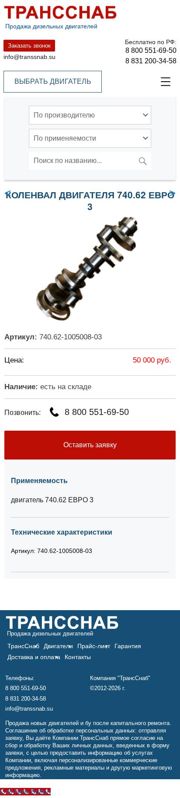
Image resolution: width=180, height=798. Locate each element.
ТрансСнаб (23, 646)
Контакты (78, 656)
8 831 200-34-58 (151, 61)
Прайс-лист (93, 646)
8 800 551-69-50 (151, 50)
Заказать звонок (29, 45)
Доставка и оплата (33, 656)
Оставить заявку (90, 445)
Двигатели (58, 646)
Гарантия (127, 646)
